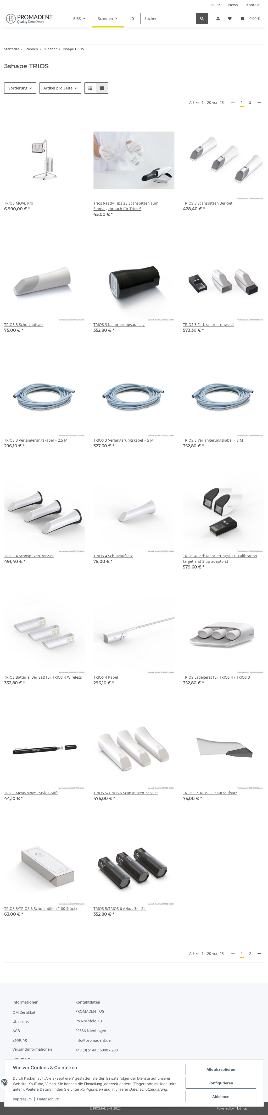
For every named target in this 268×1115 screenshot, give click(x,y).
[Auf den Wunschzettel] (76, 128)
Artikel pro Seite (57, 88)
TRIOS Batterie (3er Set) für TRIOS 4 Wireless (43, 677)
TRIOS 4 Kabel (105, 677)
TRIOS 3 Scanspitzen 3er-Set (207, 203)
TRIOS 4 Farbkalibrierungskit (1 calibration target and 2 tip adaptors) (220, 558)
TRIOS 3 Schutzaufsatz (23, 324)
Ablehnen (221, 1096)
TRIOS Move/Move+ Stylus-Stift (31, 792)
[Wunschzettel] (230, 18)
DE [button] (213, 4)
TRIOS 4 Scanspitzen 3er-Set (29, 555)
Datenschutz (48, 1099)
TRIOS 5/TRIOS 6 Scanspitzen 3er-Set (125, 792)
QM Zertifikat (24, 1012)
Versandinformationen (32, 1049)
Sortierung (17, 88)
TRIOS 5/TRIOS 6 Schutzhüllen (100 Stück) (40, 908)
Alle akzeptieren (220, 1069)
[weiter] (259, 102)
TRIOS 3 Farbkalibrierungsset (208, 324)
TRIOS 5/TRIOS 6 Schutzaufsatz (210, 792)
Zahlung (20, 1040)
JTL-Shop (240, 1108)
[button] (218, 18)
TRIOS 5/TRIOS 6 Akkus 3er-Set (120, 908)
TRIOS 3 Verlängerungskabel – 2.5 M (36, 440)
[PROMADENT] (29, 18)
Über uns (21, 1021)
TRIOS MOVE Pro (18, 203)
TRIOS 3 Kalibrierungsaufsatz (119, 324)
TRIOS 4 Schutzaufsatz (113, 555)
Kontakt (253, 4)
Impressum (22, 1058)
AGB (16, 1030)
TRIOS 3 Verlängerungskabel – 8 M (213, 440)
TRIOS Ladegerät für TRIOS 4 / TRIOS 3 (216, 677)
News (233, 4)
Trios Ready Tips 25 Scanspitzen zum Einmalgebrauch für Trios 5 (125, 206)
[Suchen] (202, 18)
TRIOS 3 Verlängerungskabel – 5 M (123, 440)
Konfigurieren (221, 1083)
